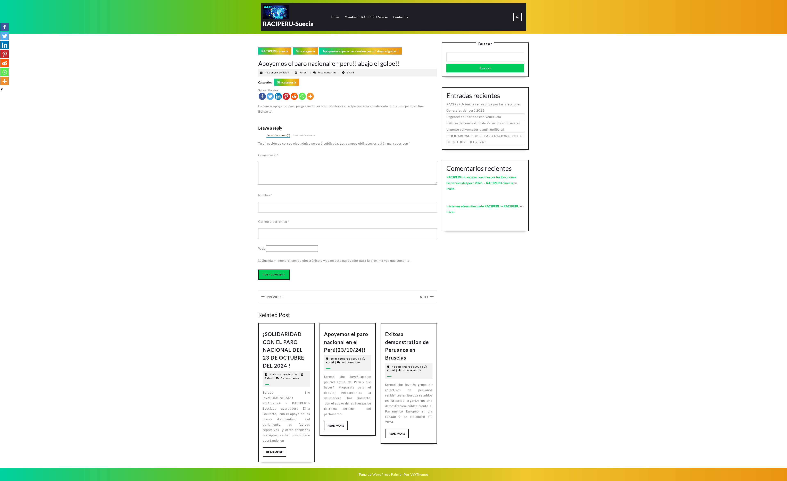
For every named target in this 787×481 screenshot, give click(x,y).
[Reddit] (294, 96)
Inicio (335, 17)
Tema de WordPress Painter (381, 474)
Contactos (400, 17)
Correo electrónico (273, 221)
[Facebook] (262, 96)
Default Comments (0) (278, 135)
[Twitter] (270, 96)
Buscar (485, 44)
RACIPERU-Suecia (288, 23)
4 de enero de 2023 (277, 72)
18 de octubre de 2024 (345, 358)
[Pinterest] (286, 96)
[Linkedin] (278, 96)
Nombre (265, 195)
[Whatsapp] (302, 96)
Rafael (303, 72)
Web (261, 248)
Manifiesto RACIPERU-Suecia (366, 17)
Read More (276, 453)
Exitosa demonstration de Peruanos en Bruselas (483, 123)
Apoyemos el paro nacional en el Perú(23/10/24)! (346, 342)
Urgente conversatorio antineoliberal (475, 129)
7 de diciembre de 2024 (406, 366)
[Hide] (1, 89)
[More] (310, 96)
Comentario (268, 155)
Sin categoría (305, 51)
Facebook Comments (303, 135)
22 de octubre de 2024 (283, 374)
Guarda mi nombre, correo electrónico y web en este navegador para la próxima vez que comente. (336, 260)
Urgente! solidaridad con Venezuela (473, 117)
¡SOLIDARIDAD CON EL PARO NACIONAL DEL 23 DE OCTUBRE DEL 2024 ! (283, 350)
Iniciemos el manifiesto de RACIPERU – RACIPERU (483, 206)
